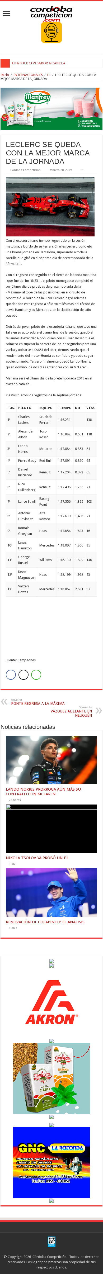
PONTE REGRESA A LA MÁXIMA (38, 702)
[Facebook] (47, 1250)
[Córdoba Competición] (51, 13)
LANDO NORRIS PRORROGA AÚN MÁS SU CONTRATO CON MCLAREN (43, 791)
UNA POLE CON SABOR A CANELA (38, 63)
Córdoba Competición (25, 170)
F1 (49, 75)
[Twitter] (52, 1250)
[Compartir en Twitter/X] (23, 675)
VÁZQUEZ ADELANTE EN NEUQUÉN (71, 711)
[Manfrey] (51, 108)
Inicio (5, 75)
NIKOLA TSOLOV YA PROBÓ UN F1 (37, 857)
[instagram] (57, 1250)
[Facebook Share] (11, 675)
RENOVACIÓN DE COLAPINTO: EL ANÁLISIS (45, 922)
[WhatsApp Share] (36, 675)
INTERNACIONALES (28, 75)
